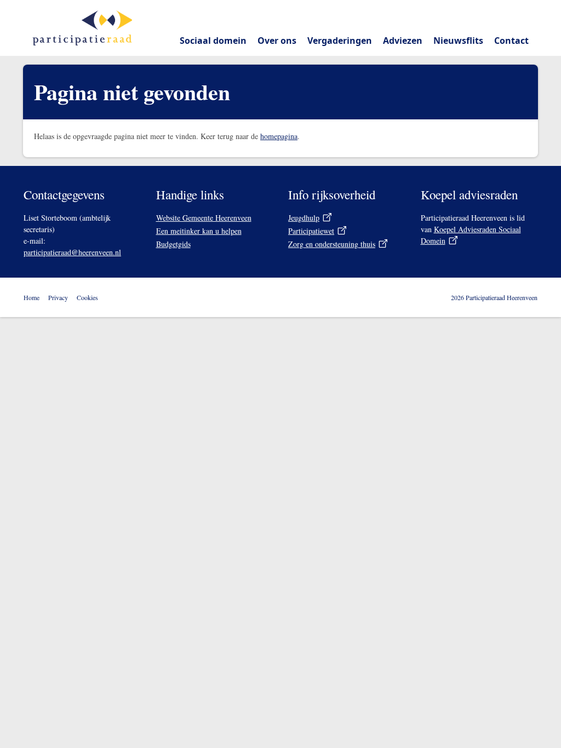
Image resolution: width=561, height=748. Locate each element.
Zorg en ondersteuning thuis (331, 244)
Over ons (276, 40)
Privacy (58, 297)
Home (31, 297)
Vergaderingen (339, 40)
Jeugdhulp (303, 217)
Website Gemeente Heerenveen (203, 217)
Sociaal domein (213, 40)
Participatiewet (311, 231)
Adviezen (402, 40)
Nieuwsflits (458, 40)
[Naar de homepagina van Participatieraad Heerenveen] (82, 28)
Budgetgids (173, 244)
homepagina (278, 136)
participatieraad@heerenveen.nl (72, 252)
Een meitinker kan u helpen (199, 231)
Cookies (87, 297)
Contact (511, 40)
